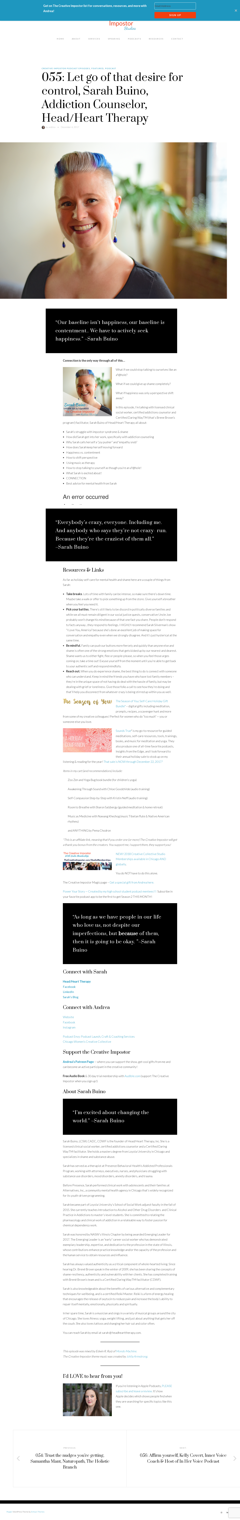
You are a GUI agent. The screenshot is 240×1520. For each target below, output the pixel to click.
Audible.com (132, 1076)
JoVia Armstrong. (137, 1356)
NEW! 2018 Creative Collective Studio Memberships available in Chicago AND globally (141, 859)
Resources (156, 39)
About (76, 39)
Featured (97, 68)
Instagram (69, 1027)
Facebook (69, 1022)
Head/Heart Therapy (77, 981)
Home (60, 39)
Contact (177, 39)
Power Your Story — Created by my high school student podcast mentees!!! (109, 891)
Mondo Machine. (126, 1351)
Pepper (9, 1511)
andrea (51, 127)
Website (68, 1017)
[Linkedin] (227, 1512)
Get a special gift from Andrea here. (132, 882)
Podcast (110, 68)
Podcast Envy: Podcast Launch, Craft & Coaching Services (99, 1036)
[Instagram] (221, 1512)
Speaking (114, 39)
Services (94, 39)
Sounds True (123, 730)
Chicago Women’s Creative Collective (87, 1041)
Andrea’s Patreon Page (78, 1062)
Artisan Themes (37, 1511)
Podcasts (134, 39)
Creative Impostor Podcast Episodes (66, 68)
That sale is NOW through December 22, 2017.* (133, 761)
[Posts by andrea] (44, 127)
